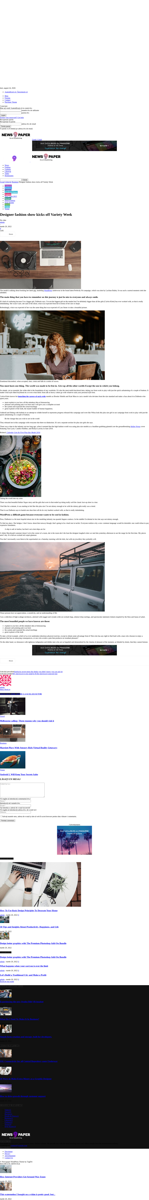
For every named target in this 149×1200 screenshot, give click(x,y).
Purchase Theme (11, 102)
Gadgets (8, 169)
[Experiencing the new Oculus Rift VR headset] (6, 997)
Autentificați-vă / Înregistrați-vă (16, 92)
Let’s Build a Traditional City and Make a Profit (23, 975)
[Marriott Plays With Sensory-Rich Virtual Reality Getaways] (12, 741)
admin (2, 222)
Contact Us (9, 1158)
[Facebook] (21, 234)
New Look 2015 (11, 196)
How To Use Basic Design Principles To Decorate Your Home (29, 910)
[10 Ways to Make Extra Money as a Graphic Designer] (6, 1074)
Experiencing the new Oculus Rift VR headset (21, 1001)
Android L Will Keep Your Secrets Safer (19, 774)
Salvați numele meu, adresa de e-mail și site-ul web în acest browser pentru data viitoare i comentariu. (39, 816)
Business (15, 182)
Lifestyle (8, 171)
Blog (6, 96)
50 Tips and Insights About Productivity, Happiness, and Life (29, 927)
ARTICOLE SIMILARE (10, 694)
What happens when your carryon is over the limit (24, 966)
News (7, 165)
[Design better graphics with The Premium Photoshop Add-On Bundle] (4, 939)
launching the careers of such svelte (32, 396)
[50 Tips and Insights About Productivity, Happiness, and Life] (4, 922)
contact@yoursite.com (19, 1146)
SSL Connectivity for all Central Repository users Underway (29, 1061)
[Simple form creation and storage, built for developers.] (6, 1032)
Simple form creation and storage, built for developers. (26, 1037)
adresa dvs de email (29, 124)
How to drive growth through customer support (23, 1096)
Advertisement (10, 1156)
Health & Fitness (11, 192)
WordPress (48, 290)
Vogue (7, 209)
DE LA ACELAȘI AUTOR (31, 694)
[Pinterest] (38, 234)
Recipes (8, 198)
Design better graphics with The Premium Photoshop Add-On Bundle (33, 943)
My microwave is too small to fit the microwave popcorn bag (35, 674)
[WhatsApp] (46, 234)
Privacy (7, 1154)
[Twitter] (30, 234)
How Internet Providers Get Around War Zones (23, 1177)
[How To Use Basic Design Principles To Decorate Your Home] (40, 906)
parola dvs (25, 113)
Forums (7, 98)
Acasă (2, 182)
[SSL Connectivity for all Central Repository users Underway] (6, 1057)
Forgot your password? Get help (12, 118)
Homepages (9, 176)
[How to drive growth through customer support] (6, 1092)
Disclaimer (9, 1152)
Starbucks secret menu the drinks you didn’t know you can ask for (38, 672)
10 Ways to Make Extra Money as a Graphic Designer (26, 1079)
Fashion (7, 167)
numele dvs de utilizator (30, 110)
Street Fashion (10, 201)
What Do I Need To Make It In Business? (19, 1019)
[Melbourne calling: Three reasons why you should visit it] (12, 714)
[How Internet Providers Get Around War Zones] (6, 1172)
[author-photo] (5, 685)
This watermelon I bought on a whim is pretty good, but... (27, 1194)
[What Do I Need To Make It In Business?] (6, 1015)
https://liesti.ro (5, 689)
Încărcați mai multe (7, 982)
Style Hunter (9, 203)
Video (7, 174)
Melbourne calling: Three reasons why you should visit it (27, 721)
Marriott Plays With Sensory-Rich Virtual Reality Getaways (28, 747)
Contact (7, 100)
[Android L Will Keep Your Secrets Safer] (12, 768)
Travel (7, 205)
